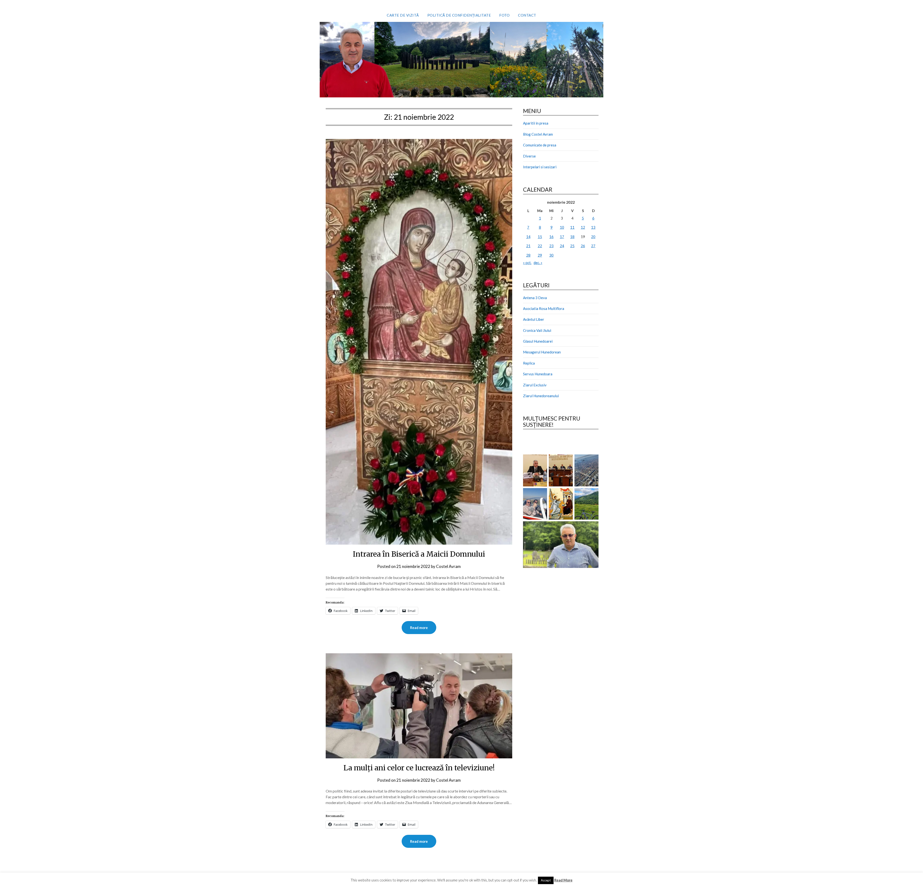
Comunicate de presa (539, 145)
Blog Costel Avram (538, 134)
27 (593, 246)
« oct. (527, 262)
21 (528, 246)
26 (583, 246)
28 (528, 255)
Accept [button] (546, 880)
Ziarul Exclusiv (535, 385)
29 (540, 255)
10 (562, 227)
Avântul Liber (533, 319)
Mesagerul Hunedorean (542, 352)
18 (572, 236)
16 (551, 236)
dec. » (538, 262)
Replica (529, 363)
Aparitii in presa (535, 123)
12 (583, 227)
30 (551, 255)
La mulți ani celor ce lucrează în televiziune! (419, 767)
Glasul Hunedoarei (538, 341)
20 (593, 236)
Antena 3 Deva (535, 298)
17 (562, 236)
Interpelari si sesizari (539, 167)
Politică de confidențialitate (459, 15)
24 (562, 246)
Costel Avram (448, 566)
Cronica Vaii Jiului (537, 330)
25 (572, 246)
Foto (504, 15)
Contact (527, 15)
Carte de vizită (403, 15)
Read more (419, 627)
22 (540, 246)
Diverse (529, 156)
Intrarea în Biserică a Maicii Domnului (419, 554)
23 (551, 246)
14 (528, 236)
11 (572, 227)
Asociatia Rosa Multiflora (543, 308)
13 (593, 227)
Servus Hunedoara (537, 374)
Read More (563, 880)
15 (540, 236)
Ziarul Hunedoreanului (541, 396)
